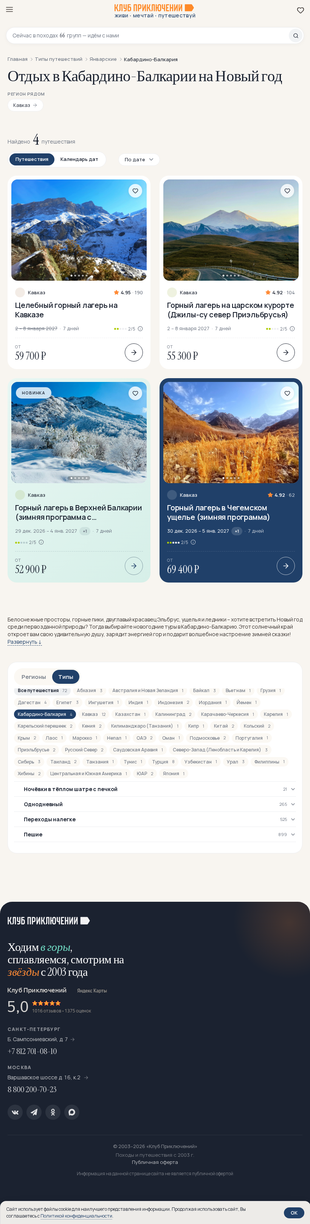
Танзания (100, 762)
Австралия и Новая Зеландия (147, 690)
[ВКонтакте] (15, 1112)
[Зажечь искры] (295, 917)
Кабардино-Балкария (45, 714)
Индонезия (173, 702)
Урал (236, 762)
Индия (138, 702)
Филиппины (269, 762)
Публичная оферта (155, 1162)
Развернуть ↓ (25, 641)
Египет (67, 702)
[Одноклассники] (52, 1112)
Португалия (252, 738)
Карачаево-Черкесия (227, 714)
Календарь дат (79, 159)
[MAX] (71, 1112)
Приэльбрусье (36, 749)
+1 (85, 531)
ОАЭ (144, 738)
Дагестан (32, 702)
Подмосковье (208, 738)
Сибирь (29, 762)
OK (294, 1212)
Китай (224, 726)
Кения (91, 726)
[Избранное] (300, 10)
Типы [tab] (65, 677)
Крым (27, 738)
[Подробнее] (134, 352)
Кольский (257, 726)
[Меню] (9, 9)
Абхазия (89, 690)
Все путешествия (42, 690)
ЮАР (145, 773)
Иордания (213, 702)
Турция (163, 762)
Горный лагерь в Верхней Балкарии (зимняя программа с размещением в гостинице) (78, 512)
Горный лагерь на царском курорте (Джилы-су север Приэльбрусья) (230, 309)
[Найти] (295, 35)
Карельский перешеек (45, 726)
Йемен (247, 702)
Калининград (173, 714)
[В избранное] (135, 191)
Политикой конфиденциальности (76, 1216)
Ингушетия (103, 702)
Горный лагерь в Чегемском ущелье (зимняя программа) (218, 512)
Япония (173, 773)
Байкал (204, 690)
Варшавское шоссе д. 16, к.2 (45, 1077)
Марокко (85, 738)
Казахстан (130, 714)
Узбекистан (200, 762)
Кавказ (36, 292)
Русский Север (84, 749)
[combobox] (150, 35)
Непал (117, 738)
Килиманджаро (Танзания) (144, 726)
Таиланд (63, 762)
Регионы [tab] (34, 677)
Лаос (54, 738)
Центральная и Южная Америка (88, 773)
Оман (171, 738)
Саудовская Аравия (138, 749)
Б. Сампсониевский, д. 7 (38, 1039)
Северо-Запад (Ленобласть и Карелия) (220, 749)
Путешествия (32, 159)
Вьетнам (238, 690)
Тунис (133, 762)
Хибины (29, 773)
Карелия (276, 714)
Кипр (196, 726)
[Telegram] (34, 1112)
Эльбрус (168, 619)
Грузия (270, 690)
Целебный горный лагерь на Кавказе (66, 309)
